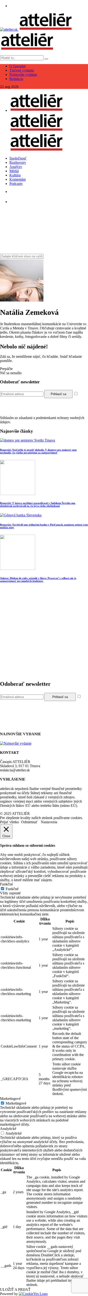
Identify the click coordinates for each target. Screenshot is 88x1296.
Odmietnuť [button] (29, 822)
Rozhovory (17, 162)
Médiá (14, 171)
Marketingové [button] (10, 1099)
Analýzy (15, 167)
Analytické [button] (8, 1129)
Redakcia (16, 79)
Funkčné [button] (6, 884)
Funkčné (12, 889)
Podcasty (16, 184)
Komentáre (17, 179)
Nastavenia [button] (49, 822)
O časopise (17, 66)
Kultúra (15, 175)
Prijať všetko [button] (9, 822)
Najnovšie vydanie (23, 74)
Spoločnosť (18, 158)
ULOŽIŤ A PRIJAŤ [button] (15, 1290)
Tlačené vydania (21, 70)
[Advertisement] (44, 632)
